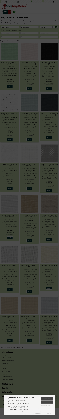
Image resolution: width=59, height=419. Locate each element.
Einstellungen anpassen (47, 405)
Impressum (48, 413)
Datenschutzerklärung (38, 413)
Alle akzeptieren (47, 398)
